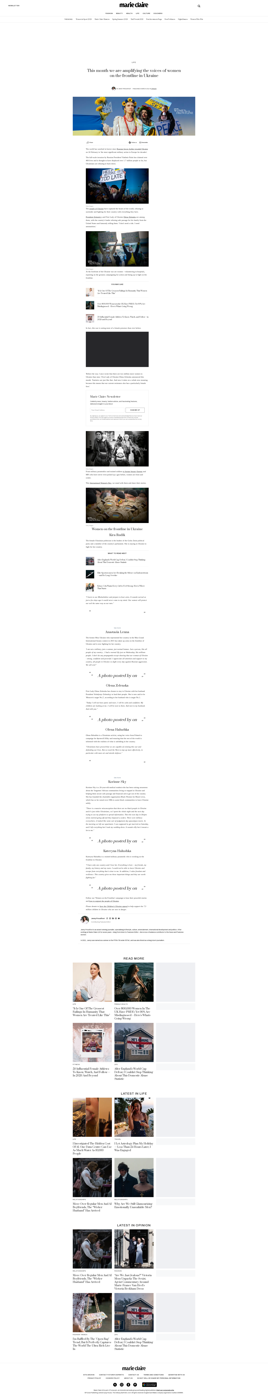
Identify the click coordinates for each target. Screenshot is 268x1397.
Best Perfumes (170, 19)
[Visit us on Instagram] (122, 1385)
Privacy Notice (94, 417)
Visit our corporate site (165, 1390)
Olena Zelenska (130, 217)
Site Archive (89, 1375)
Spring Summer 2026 (120, 19)
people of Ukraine (96, 209)
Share (91, 142)
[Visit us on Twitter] (115, 1385)
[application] (117, 349)
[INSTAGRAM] (110, 918)
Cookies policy (113, 1378)
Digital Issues (182, 19)
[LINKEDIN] (113, 918)
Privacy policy (94, 1378)
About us (128, 1378)
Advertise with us (176, 1375)
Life (137, 13)
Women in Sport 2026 (84, 19)
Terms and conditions (154, 1375)
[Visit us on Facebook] (128, 1385)
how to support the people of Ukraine (104, 901)
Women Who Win (196, 19)
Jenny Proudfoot (125, 89)
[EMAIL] (119, 918)
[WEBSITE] (116, 918)
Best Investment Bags (154, 19)
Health (129, 13)
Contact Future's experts (111, 1375)
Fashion (109, 13)
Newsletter (145, 142)
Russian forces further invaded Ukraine (132, 149)
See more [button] (117, 628)
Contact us (133, 1375)
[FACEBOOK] (107, 918)
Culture (146, 13)
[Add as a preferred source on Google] (163, 1384)
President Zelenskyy (94, 217)
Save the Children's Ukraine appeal (114, 906)
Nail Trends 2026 (137, 19)
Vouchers (157, 13)
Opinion (154, 89)
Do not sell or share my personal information (158, 1378)
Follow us (134, 142)
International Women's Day (100, 483)
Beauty (119, 13)
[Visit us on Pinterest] (135, 1385)
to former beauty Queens (132, 471)
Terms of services (113, 416)
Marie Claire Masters (102, 19)
